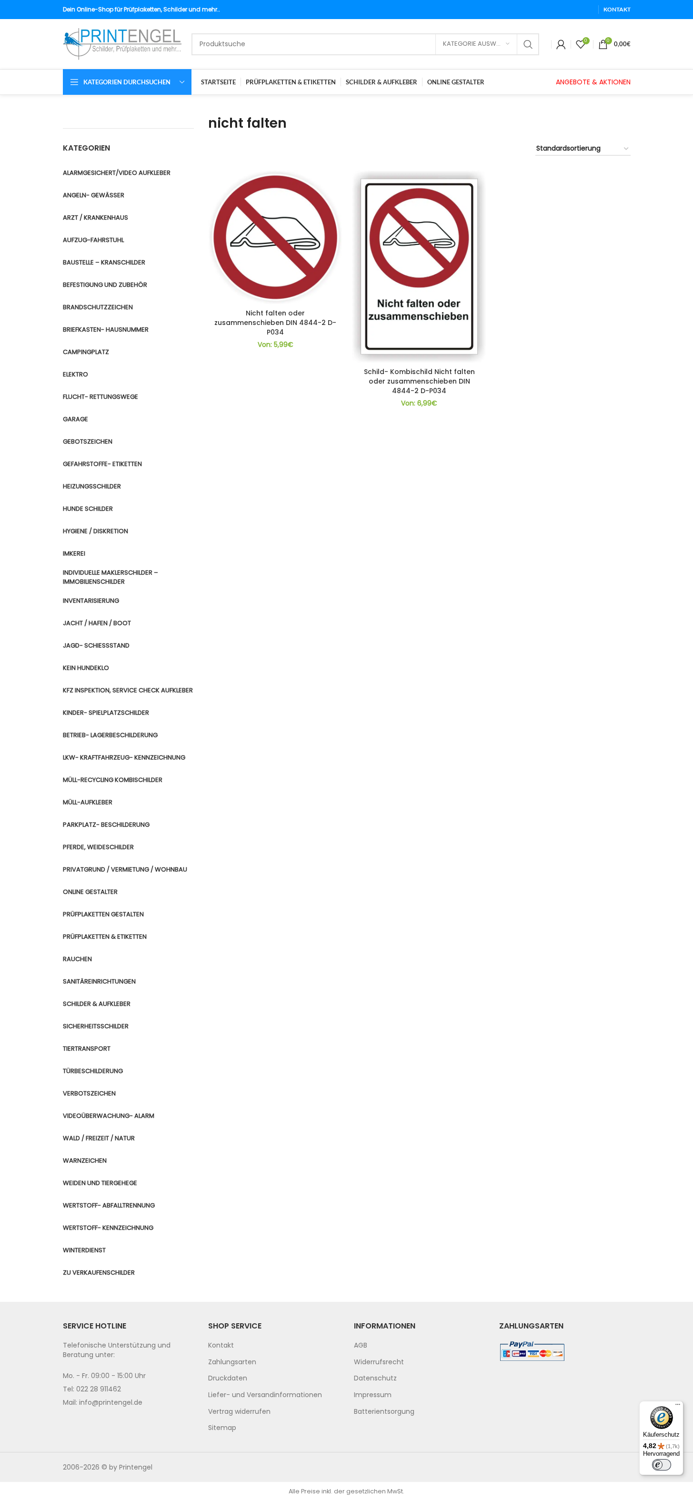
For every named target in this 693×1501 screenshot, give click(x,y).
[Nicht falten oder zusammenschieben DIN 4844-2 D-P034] (275, 237)
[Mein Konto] (561, 44)
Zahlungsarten (232, 1362)
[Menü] (677, 1406)
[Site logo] (122, 43)
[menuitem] (274, 1345)
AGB (360, 1345)
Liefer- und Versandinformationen (265, 1395)
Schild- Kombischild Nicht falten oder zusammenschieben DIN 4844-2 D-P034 (419, 381)
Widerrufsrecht (379, 1362)
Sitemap (222, 1427)
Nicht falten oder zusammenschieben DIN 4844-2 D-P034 (275, 322)
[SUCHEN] (528, 44)
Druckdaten (227, 1378)
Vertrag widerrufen (239, 1411)
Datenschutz (375, 1378)
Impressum (373, 1395)
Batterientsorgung (384, 1411)
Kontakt (221, 1345)
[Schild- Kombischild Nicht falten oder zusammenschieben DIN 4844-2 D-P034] (419, 266)
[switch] (661, 1465)
